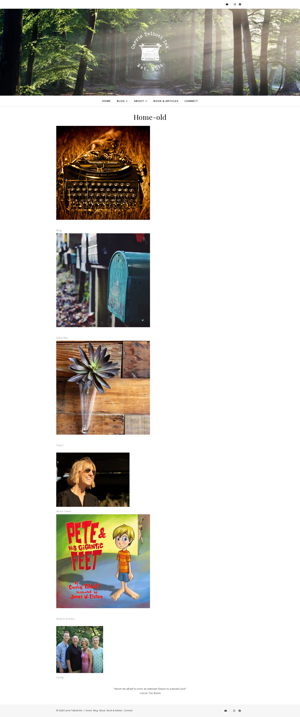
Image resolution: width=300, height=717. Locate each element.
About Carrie (63, 511)
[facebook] (240, 4)
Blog (121, 101)
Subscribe (62, 337)
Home (106, 101)
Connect (191, 101)
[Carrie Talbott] (150, 52)
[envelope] (227, 4)
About (139, 101)
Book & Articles (165, 101)
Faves (59, 445)
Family (60, 677)
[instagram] (235, 4)
